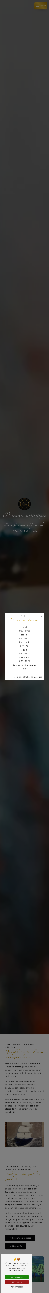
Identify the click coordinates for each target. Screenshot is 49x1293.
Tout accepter (16, 1277)
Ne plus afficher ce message (29, 677)
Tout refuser (16, 1282)
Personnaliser (17, 1287)
